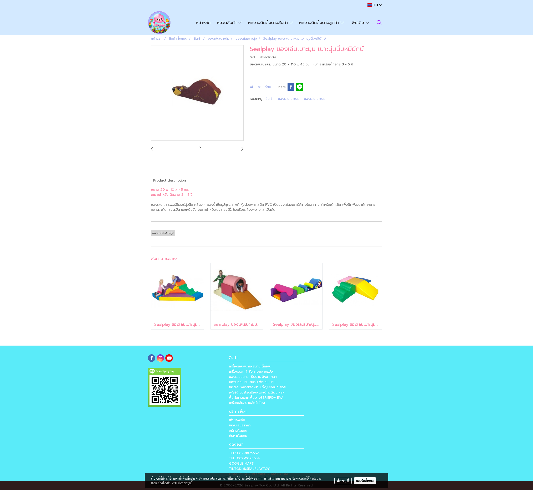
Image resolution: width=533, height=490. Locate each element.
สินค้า (270, 98)
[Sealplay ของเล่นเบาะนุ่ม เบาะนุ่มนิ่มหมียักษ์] (197, 93)
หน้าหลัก (203, 22)
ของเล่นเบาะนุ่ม (289, 98)
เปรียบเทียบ (262, 87)
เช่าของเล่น (237, 420)
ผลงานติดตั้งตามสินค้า (268, 22)
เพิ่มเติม (357, 22)
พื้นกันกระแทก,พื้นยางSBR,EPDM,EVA (256, 397)
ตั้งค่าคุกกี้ (343, 480)
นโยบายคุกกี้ (185, 483)
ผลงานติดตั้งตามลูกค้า (319, 22)
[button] (379, 22)
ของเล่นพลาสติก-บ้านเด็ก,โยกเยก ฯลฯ (257, 387)
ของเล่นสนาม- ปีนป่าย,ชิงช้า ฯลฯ (253, 376)
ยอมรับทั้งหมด (365, 480)
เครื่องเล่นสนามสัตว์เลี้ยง (247, 402)
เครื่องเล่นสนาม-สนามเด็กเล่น (250, 366)
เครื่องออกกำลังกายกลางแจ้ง (251, 371)
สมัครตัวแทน (238, 430)
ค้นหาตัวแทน (238, 435)
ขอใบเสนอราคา (240, 425)
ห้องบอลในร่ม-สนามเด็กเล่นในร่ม (252, 382)
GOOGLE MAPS (241, 463)
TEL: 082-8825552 (244, 453)
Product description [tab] (169, 180)
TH (375, 5)
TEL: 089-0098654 (244, 458)
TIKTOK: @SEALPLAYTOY (249, 468)
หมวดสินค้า (227, 22)
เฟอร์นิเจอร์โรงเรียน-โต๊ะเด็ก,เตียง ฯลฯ (256, 392)
